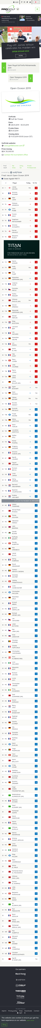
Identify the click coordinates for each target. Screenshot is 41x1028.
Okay (4, 1025)
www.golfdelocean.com (13, 146)
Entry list (21, 167)
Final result (5, 167)
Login (16, 2)
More (21, 56)
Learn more (30, 1020)
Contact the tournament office (16, 155)
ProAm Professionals (31, 167)
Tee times (13, 167)
